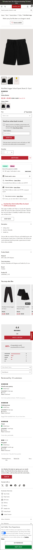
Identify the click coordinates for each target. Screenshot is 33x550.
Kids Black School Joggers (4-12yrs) (8, 307)
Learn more (28, 171)
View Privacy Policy (18, 128)
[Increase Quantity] (11, 152)
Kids (7, 15)
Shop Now (7, 219)
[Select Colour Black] (3, 106)
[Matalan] (16, 6)
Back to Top (16, 458)
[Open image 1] (4, 80)
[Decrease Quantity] (3, 152)
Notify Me (9, 137)
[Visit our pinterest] (24, 485)
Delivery (6, 502)
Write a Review (5, 95)
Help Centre (7, 496)
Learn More (17, 180)
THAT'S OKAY (18, 547)
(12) (2, 93)
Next (30, 458)
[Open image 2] (10, 80)
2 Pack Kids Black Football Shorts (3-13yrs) (23, 307)
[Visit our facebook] (15, 485)
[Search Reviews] (30, 368)
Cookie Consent (7, 514)
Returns (5, 505)
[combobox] (16, 115)
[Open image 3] (16, 80)
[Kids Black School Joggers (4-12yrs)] (8, 294)
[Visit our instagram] (7, 485)
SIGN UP (6, 477)
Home (2, 15)
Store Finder (6, 494)
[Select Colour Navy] (8, 106)
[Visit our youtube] (11, 485)
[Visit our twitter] (2, 485)
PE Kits (20, 15)
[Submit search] (5, 6)
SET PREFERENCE (18, 543)
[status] (7, 152)
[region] (16, 537)
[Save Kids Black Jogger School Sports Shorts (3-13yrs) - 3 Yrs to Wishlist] (12, 22)
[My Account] (27, 6)
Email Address (7, 130)
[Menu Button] (1, 6)
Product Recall (7, 511)
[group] (5, 313)
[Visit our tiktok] (19, 485)
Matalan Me (7, 508)
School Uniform (13, 15)
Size (2, 112)
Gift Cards (6, 499)
